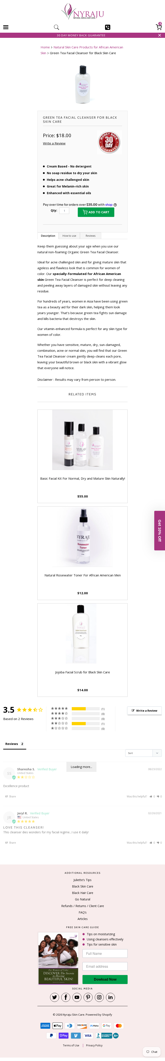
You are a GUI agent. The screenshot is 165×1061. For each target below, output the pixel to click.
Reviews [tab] (11, 744)
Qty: (54, 210)
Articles (83, 919)
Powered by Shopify (99, 1014)
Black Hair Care (82, 893)
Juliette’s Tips (82, 880)
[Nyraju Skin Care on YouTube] (76, 997)
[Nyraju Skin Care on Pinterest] (88, 997)
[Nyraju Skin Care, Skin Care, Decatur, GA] (107, 1035)
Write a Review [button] (54, 143)
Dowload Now (105, 979)
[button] (152, 796)
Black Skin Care (82, 886)
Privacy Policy (94, 1045)
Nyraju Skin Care (73, 1014)
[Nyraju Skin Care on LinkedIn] (110, 997)
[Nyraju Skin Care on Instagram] (99, 997)
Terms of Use (71, 1045)
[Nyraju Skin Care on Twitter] (54, 997)
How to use (69, 236)
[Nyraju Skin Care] (82, 12)
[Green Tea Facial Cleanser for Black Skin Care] (82, 83)
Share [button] (12, 796)
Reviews (90, 236)
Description (48, 236)
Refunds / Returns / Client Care (82, 906)
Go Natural (82, 899)
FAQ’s (83, 912)
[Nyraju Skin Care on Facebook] (65, 997)
